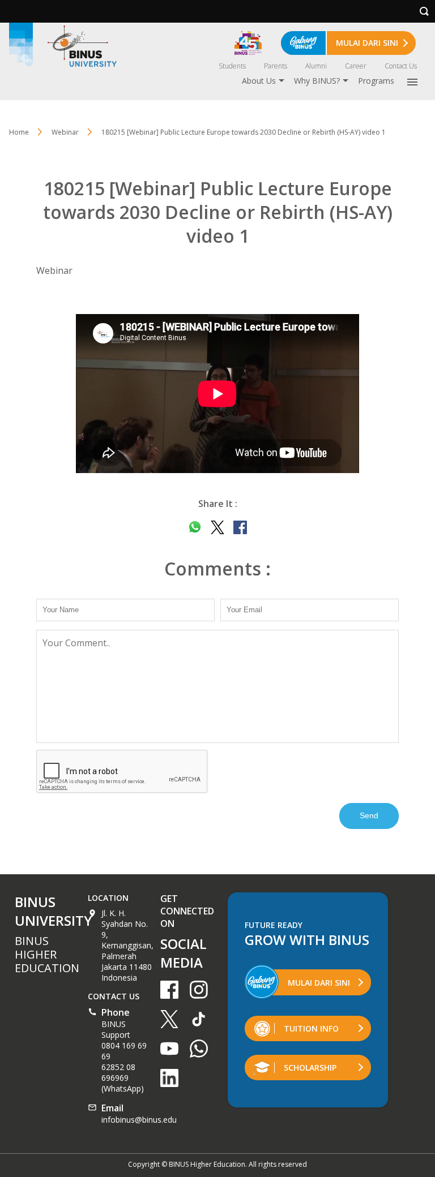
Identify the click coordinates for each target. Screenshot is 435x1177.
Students (232, 66)
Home (19, 132)
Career (355, 66)
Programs (376, 80)
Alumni (316, 66)
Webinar (65, 132)
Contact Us (401, 66)
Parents (275, 66)
